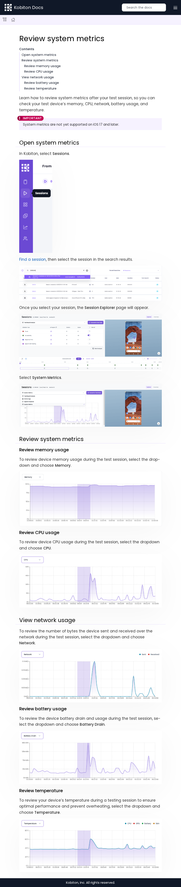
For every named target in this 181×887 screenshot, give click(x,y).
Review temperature (40, 88)
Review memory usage (42, 66)
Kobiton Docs (28, 7)
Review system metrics (40, 60)
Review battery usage (41, 83)
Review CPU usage (38, 71)
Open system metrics (39, 55)
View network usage (38, 77)
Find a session (32, 259)
